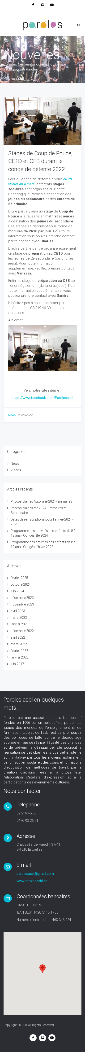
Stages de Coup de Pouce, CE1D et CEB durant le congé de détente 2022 (40, 161)
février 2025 (19, 578)
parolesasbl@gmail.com (35, 873)
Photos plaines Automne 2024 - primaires (41, 501)
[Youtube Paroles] (51, 5)
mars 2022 (19, 644)
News (12, 415)
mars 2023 (19, 617)
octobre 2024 (21, 584)
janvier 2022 (20, 657)
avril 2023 (18, 611)
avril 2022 (18, 637)
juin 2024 (17, 591)
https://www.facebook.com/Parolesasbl (42, 398)
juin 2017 (17, 664)
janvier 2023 (20, 624)
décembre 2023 (22, 598)
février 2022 (19, 651)
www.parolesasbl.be (32, 881)
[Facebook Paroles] (33, 5)
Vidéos (16, 470)
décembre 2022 (22, 631)
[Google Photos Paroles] (42, 5)
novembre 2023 (22, 604)
